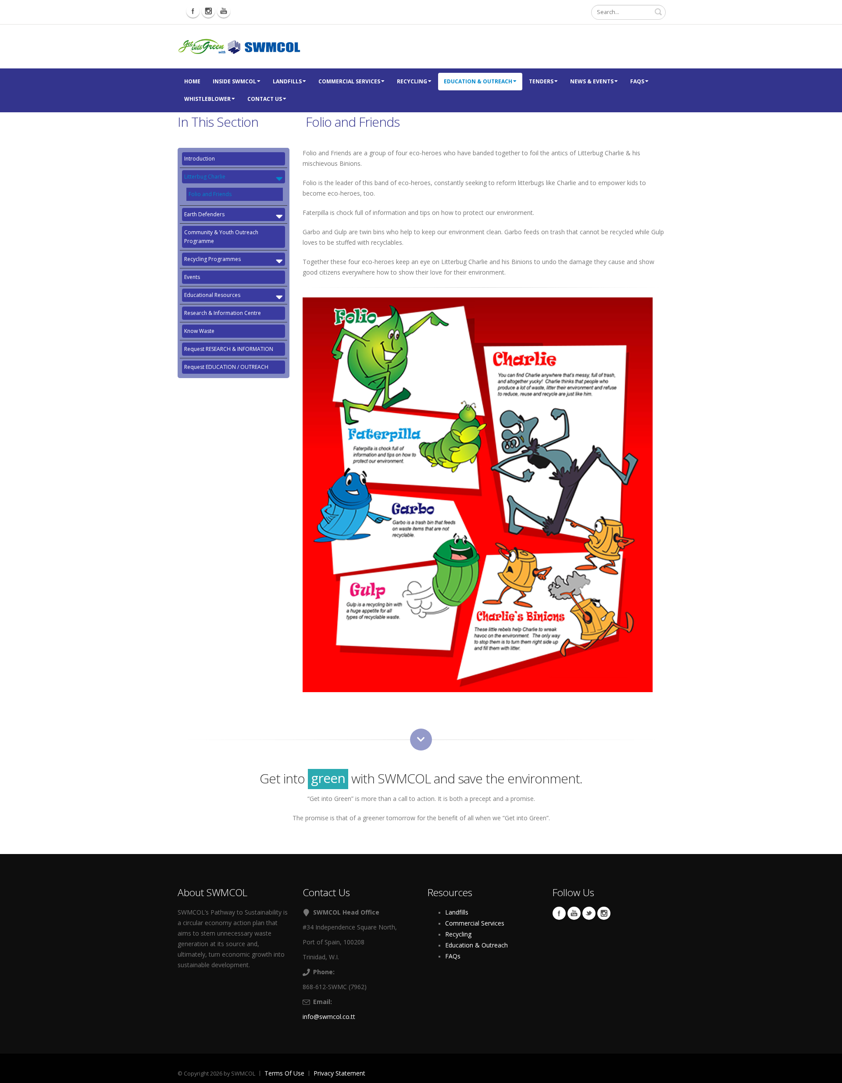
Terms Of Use (284, 1073)
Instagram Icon (208, 11)
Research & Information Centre (222, 313)
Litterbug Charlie (204, 176)
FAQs (637, 81)
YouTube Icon (574, 913)
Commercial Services (349, 81)
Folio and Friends (210, 194)
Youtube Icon (223, 11)
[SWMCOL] (239, 46)
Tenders (541, 81)
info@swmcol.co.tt (329, 1016)
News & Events (592, 81)
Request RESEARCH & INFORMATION (228, 349)
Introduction (199, 158)
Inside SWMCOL (234, 81)
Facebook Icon (193, 11)
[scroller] (827, 1072)
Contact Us (264, 99)
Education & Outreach (478, 81)
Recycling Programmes (212, 259)
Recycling (412, 81)
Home (192, 81)
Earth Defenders (204, 214)
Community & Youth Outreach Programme (221, 237)
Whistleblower (207, 99)
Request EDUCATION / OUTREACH (226, 367)
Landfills (287, 81)
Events (192, 277)
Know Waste (199, 331)
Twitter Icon (589, 913)
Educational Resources (212, 295)
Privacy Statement (339, 1073)
